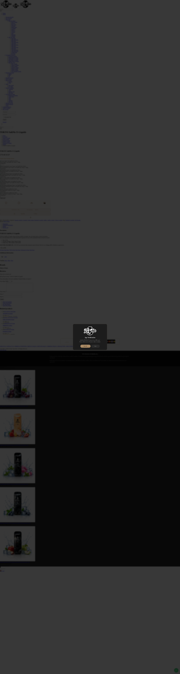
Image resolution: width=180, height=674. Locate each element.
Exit (95, 346)
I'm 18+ (85, 346)
